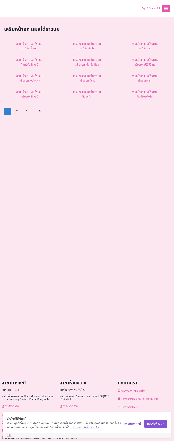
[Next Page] (49, 111)
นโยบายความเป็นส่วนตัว (84, 427)
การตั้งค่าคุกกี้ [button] (132, 423)
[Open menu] (166, 8)
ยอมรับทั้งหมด (155, 423)
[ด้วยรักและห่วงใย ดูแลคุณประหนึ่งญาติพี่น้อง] (12, 8)
